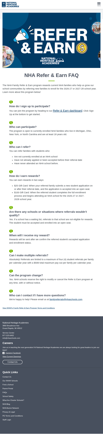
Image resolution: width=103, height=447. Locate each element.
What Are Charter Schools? (13, 400)
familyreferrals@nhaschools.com (65, 299)
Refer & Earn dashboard (67, 110)
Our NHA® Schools (10, 381)
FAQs (5, 392)
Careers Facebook (13, 353)
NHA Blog (6, 404)
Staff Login (7, 420)
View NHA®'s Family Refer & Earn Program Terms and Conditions (29, 308)
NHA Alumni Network (11, 408)
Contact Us (12, 362)
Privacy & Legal (9, 412)
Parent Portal (8, 388)
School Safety (8, 396)
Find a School (8, 385)
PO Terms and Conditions (13, 416)
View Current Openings (12, 357)
